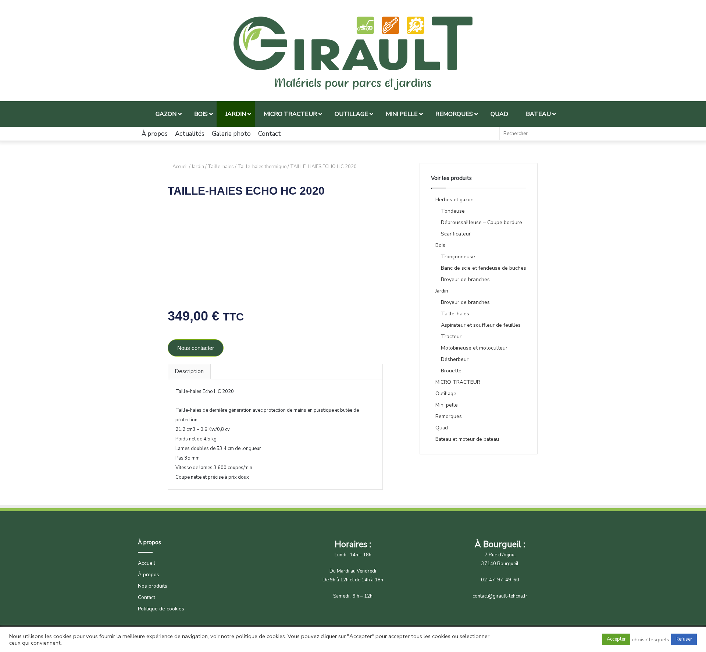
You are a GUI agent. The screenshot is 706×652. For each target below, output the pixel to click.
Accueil (180, 166)
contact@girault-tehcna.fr (500, 596)
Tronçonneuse (458, 256)
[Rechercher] (560, 133)
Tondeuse (453, 211)
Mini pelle (446, 404)
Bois (440, 245)
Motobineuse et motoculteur (474, 347)
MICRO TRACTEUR (457, 382)
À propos (155, 134)
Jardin (198, 166)
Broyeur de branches (465, 279)
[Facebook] (490, 134)
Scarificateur (456, 233)
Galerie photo (231, 134)
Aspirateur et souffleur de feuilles (481, 325)
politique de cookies (260, 636)
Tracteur (451, 336)
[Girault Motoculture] (353, 53)
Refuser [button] (683, 639)
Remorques (448, 416)
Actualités (189, 134)
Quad (441, 427)
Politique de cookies (161, 608)
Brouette (451, 370)
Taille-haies (221, 166)
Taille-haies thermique (262, 166)
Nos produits (152, 585)
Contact (269, 134)
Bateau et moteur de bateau (467, 439)
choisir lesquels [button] (650, 639)
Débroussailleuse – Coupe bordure (481, 222)
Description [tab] (189, 371)
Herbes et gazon (454, 199)
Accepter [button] (616, 639)
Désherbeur (454, 359)
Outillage (445, 393)
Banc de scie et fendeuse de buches (483, 268)
